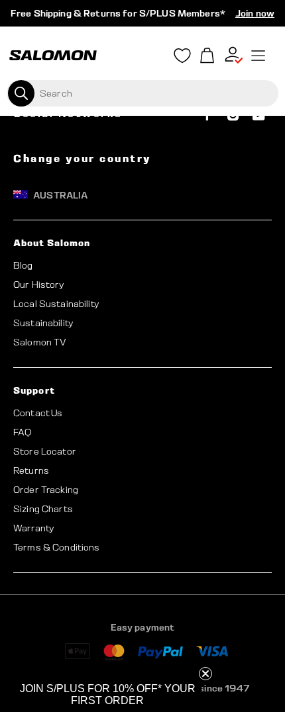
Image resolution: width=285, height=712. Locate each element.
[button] (107, 695)
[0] (207, 56)
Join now (254, 13)
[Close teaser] (205, 673)
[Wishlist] (182, 58)
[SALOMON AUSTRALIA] (53, 55)
